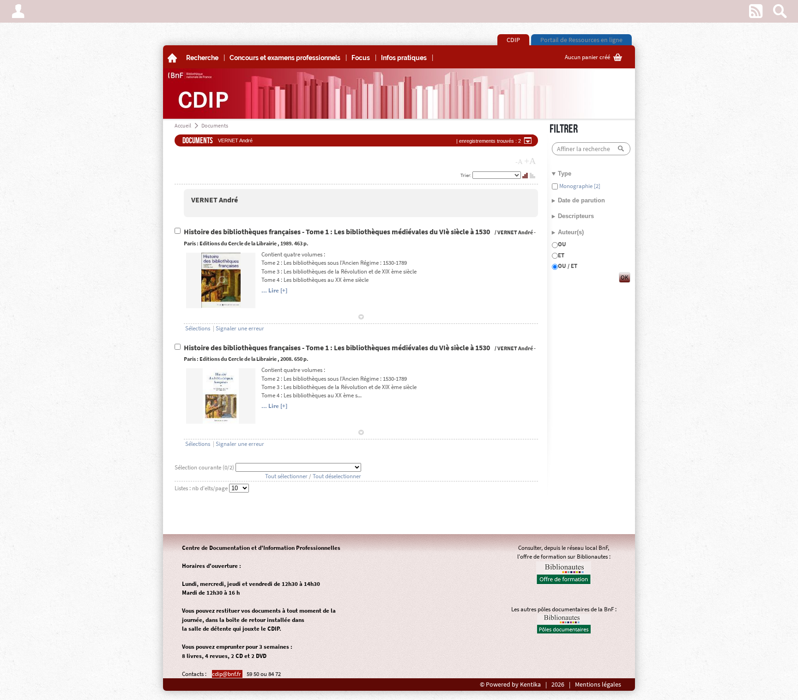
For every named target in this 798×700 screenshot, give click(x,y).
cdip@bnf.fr (227, 674)
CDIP (513, 40)
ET (561, 255)
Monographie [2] (579, 186)
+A (530, 161)
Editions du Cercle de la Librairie (238, 243)
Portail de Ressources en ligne (581, 40)
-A (519, 161)
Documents (214, 125)
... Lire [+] (274, 290)
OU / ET (567, 266)
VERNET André (214, 199)
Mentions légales (598, 684)
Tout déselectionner (337, 476)
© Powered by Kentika (510, 684)
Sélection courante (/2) (205, 467)
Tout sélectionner (286, 476)
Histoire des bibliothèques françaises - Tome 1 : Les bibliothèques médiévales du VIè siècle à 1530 (337, 231)
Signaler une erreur (240, 328)
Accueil (183, 125)
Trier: (466, 175)
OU (562, 244)
